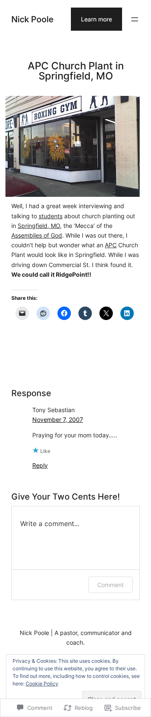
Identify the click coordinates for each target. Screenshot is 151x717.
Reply (40, 465)
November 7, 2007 (57, 419)
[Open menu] (135, 19)
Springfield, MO (39, 225)
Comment (110, 584)
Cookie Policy (42, 683)
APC (111, 245)
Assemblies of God (36, 235)
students (50, 216)
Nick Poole (32, 19)
